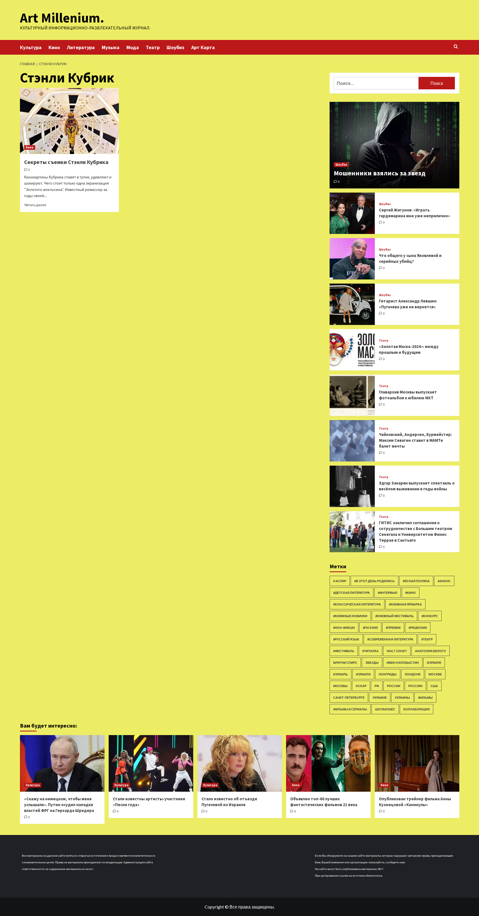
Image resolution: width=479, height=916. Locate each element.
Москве (435, 674)
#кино (410, 592)
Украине (380, 697)
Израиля (363, 674)
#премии (393, 627)
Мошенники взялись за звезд (380, 173)
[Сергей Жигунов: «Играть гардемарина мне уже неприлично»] (352, 213)
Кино (54, 47)
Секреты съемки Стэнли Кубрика (66, 161)
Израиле (434, 662)
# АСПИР (339, 581)
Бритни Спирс (345, 662)
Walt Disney (397, 651)
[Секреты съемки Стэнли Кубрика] (69, 121)
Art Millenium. (62, 17)
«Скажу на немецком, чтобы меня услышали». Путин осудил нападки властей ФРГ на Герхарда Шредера (59, 804)
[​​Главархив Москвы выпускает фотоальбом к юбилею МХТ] (352, 395)
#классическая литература (357, 604)
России (393, 686)
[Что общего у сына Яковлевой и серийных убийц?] (352, 258)
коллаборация (416, 709)
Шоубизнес (385, 709)
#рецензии (418, 627)
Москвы (340, 686)
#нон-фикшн (344, 627)
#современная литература (390, 639)
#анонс (444, 581)
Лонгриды (388, 674)
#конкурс (430, 616)
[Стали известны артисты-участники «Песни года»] (151, 763)
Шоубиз (175, 47)
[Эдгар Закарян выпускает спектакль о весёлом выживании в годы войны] (352, 486)
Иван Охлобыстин (403, 662)
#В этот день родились (374, 581)
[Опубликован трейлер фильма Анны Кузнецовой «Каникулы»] (417, 763)
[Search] (455, 47)
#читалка (370, 651)
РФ (376, 686)
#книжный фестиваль (394, 616)
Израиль (340, 674)
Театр (153, 47)
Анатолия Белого (430, 651)
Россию (415, 686)
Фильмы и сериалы (350, 709)
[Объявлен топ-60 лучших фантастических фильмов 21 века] (328, 763)
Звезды (372, 662)
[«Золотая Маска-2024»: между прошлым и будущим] (352, 349)
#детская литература (351, 592)
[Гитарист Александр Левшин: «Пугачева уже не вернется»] (352, 304)
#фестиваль (343, 651)
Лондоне (413, 674)
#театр (427, 639)
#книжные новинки (350, 616)
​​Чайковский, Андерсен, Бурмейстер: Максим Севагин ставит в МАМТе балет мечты (415, 440)
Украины (402, 697)
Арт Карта (203, 47)
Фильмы (425, 697)
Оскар (361, 686)
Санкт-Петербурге (349, 697)
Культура (31, 47)
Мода (132, 47)
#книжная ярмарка (405, 604)
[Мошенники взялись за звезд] (394, 145)
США (434, 686)
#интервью (387, 592)
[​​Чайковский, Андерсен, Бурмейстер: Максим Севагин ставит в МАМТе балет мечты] (352, 440)
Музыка (110, 47)
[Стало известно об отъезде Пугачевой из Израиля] (239, 763)
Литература (81, 47)
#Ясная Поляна (416, 581)
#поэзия (370, 627)
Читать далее (35, 205)
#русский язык (346, 639)
